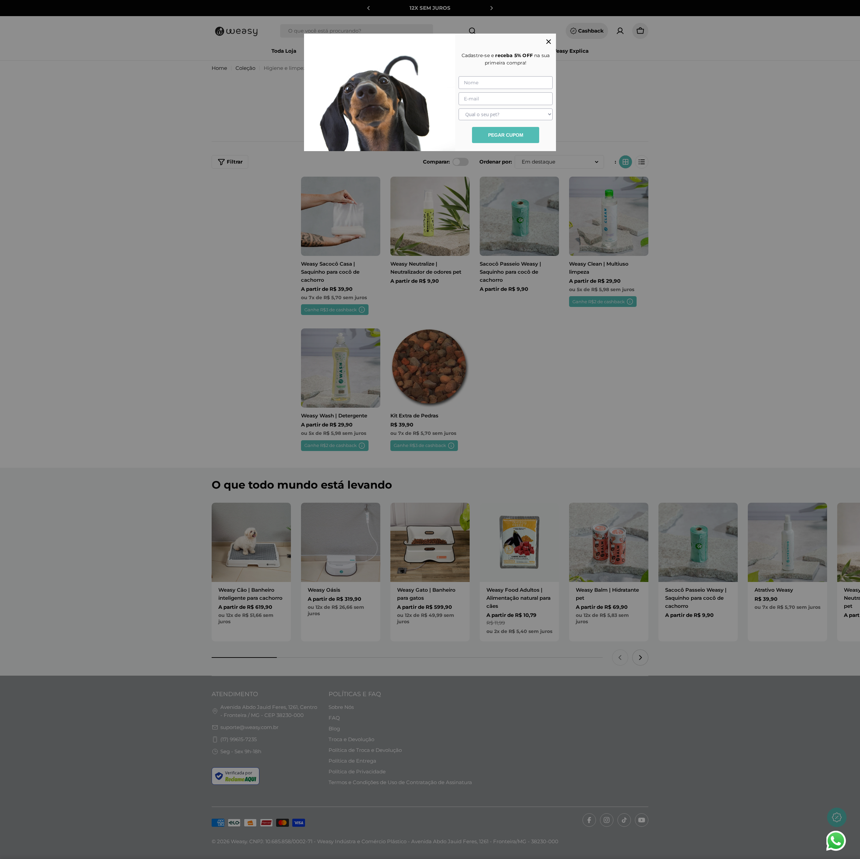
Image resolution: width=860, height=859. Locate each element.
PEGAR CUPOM (505, 135)
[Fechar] (548, 41)
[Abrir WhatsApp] (836, 841)
